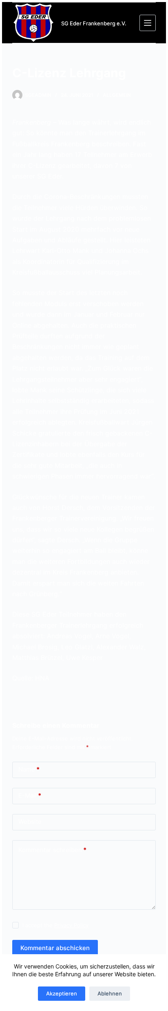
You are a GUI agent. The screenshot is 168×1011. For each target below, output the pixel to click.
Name (29, 769)
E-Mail (29, 795)
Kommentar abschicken (55, 948)
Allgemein (117, 95)
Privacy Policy (71, 925)
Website (30, 821)
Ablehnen (109, 993)
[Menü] (147, 23)
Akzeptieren (61, 993)
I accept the (55, 925)
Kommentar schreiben (52, 850)
